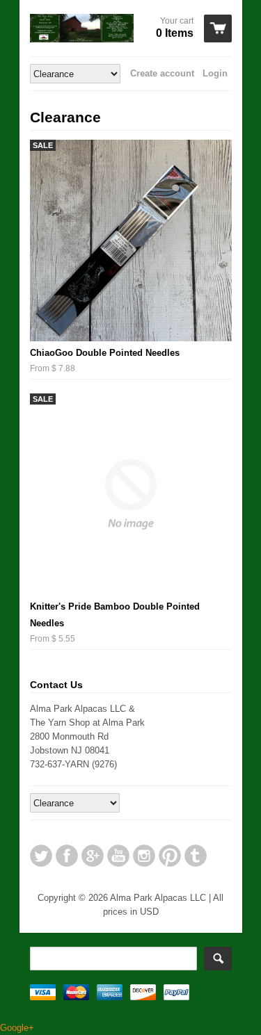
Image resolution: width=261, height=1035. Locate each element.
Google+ (92, 856)
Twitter (41, 856)
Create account (162, 73)
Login (215, 73)
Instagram (144, 856)
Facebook (67, 856)
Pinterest (170, 856)
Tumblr (195, 856)
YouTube (118, 856)
